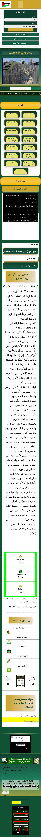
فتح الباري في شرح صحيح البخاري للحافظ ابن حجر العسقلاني (29, 148)
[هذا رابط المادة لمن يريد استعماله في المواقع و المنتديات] (9, 661)
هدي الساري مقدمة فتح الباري (29, 715)
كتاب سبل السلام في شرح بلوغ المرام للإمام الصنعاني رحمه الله (28, 140)
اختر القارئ (34, 23)
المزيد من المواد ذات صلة (31, 720)
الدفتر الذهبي (6, 767)
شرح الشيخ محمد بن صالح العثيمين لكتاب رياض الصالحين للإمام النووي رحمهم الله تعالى (28, 164)
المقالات (11, 114)
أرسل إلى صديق (22, 665)
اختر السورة (34, 17)
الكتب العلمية (28, 122)
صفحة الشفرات (22, 646)
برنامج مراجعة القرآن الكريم (20, 39)
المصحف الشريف (6, 772)
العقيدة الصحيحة (16, 770)
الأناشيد (11, 162)
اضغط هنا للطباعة (22, 637)
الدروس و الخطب (11, 122)
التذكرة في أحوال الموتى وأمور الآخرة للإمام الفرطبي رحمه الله (28, 156)
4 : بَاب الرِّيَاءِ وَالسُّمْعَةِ (31, 198)
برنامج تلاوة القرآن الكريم (20, 34)
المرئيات (19, 170)
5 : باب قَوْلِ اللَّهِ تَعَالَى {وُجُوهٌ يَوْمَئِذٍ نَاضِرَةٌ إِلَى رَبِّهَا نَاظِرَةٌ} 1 (22, 202)
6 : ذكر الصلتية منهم (32, 206)
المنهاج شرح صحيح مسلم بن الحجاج (11, 155)
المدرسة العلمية (25, 767)
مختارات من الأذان (11, 146)
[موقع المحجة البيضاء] (21, 71)
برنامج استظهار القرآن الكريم (20, 43)
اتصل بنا (16, 767)
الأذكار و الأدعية (28, 130)
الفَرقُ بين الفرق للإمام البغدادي (11, 139)
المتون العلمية (28, 114)
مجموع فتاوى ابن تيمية (11, 130)
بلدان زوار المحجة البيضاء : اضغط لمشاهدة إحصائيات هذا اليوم (20, 783)
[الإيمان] (20, 761)
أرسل (20, 30)
